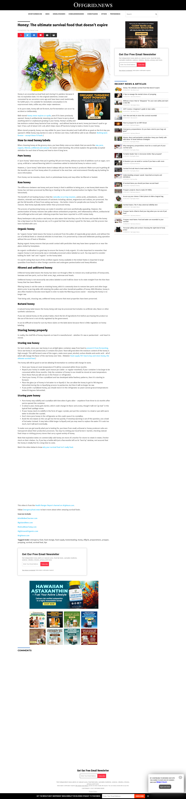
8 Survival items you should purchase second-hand (140, 183)
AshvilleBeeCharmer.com (27, 518)
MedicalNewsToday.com (27, 527)
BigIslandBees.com (25, 523)
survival (29, 542)
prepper (105, 540)
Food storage (49, 540)
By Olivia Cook (135, 90)
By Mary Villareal (135, 133)
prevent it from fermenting (97, 348)
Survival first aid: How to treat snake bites (137, 168)
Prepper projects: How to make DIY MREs (137, 190)
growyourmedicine (35, 14)
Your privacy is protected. (28, 570)
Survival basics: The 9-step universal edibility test (140, 205)
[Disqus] (64, 680)
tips (45, 542)
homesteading (92, 14)
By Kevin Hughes (135, 125)
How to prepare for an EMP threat (135, 123)
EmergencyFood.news (31, 510)
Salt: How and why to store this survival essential (140, 116)
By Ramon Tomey (135, 185)
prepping (21, 542)
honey (80, 540)
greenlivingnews (59, 14)
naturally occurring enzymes (64, 197)
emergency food (36, 540)
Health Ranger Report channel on (54, 505)
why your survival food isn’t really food (58, 447)
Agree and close (165, 787)
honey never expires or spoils (39, 116)
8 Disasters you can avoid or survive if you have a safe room (143, 161)
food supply (59, 540)
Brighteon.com (23, 536)
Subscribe (140, 796)
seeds (47, 14)
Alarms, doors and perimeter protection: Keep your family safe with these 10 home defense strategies (145, 138)
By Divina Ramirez (136, 96)
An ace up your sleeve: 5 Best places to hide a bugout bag (143, 196)
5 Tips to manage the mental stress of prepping (139, 94)
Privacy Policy (93, 791)
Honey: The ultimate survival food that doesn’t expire (141, 88)
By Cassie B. (134, 118)
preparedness (115, 14)
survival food (38, 542)
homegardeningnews (76, 14)
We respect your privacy (81, 785)
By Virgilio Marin (135, 105)
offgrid (104, 14)
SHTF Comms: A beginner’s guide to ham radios (139, 109)
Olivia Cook (34, 30)
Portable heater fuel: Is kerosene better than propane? (142, 154)
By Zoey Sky (134, 179)
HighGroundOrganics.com (28, 531)
